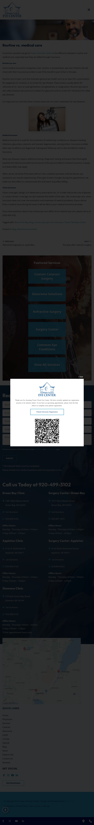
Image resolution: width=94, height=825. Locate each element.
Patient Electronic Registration (47, 412)
